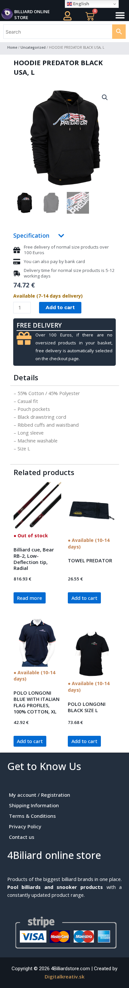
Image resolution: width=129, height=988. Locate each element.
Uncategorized (33, 47)
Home (12, 47)
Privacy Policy (25, 826)
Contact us (21, 837)
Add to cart (60, 307)
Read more (29, 598)
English (80, 4)
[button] (120, 15)
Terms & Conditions (32, 816)
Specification (31, 235)
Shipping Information (34, 805)
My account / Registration (39, 794)
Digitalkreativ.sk (64, 976)
